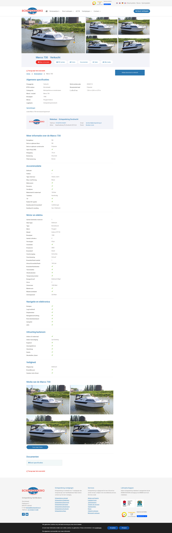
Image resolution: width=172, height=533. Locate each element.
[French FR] (125, 3)
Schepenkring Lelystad (61, 498)
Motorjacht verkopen (94, 513)
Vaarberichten (92, 506)
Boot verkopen (67, 11)
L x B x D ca (73, 90)
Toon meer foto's (37, 447)
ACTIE (78, 11)
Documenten (84, 62)
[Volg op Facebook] (23, 514)
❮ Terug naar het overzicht (35, 71)
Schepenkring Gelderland (62, 500)
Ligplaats (29, 103)
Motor (28, 100)
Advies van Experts (93, 498)
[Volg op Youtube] (27, 514)
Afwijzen (124, 528)
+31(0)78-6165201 (60, 123)
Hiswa (89, 509)
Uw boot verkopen (141, 11)
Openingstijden (146, 3)
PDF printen (61, 62)
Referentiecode (75, 84)
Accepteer (113, 528)
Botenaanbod (54, 11)
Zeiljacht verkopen (93, 511)
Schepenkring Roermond (62, 502)
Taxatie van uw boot (93, 504)
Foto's (73, 62)
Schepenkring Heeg (60, 511)
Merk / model (30, 93)
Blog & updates (131, 3)
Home (28, 74)
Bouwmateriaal (75, 87)
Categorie (29, 90)
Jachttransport (92, 502)
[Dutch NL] (117, 3)
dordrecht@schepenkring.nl (93, 123)
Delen (96, 62)
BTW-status (30, 87)
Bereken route (90, 125)
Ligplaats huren (92, 500)
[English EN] (120, 3)
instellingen (98, 528)
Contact (96, 11)
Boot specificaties (36, 463)
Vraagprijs (29, 84)
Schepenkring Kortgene (61, 504)
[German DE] (122, 3)
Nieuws (139, 3)
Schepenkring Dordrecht (62, 509)
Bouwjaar (29, 97)
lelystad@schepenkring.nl (33, 507)
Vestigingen (86, 11)
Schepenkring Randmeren (62, 506)
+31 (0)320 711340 (33, 510)
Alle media (108, 62)
